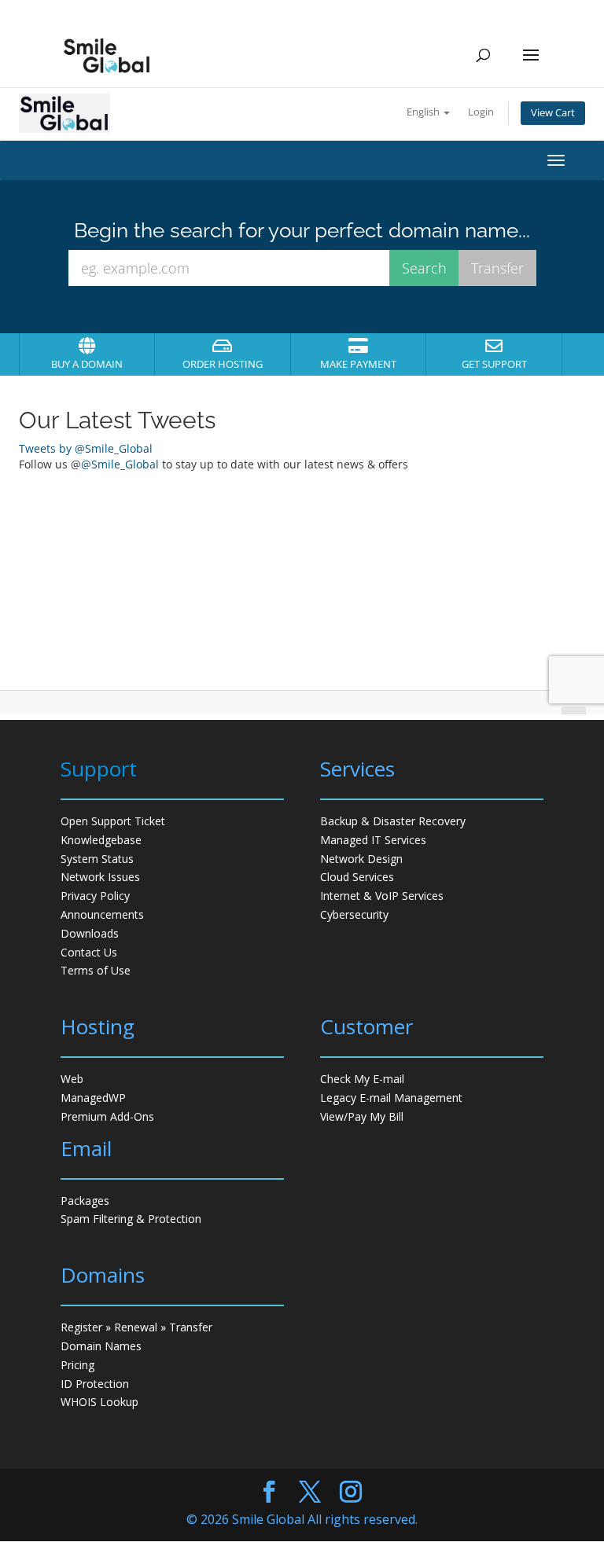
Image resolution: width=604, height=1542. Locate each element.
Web (72, 1078)
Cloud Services (357, 876)
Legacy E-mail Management (391, 1097)
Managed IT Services (373, 839)
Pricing (77, 1364)
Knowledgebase (101, 839)
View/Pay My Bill (361, 1116)
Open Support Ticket (113, 820)
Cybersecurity (354, 914)
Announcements (102, 914)
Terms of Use (96, 970)
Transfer (190, 1327)
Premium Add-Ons (107, 1116)
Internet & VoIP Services (382, 895)
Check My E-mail (362, 1078)
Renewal (135, 1327)
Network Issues (100, 876)
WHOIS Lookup (99, 1401)
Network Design (361, 858)
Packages (85, 1200)
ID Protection (95, 1383)
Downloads (90, 933)
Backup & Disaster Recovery (393, 820)
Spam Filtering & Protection (131, 1218)
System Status (97, 858)
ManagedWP (93, 1097)
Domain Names (101, 1345)
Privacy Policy (95, 895)
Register (81, 1327)
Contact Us (89, 952)
